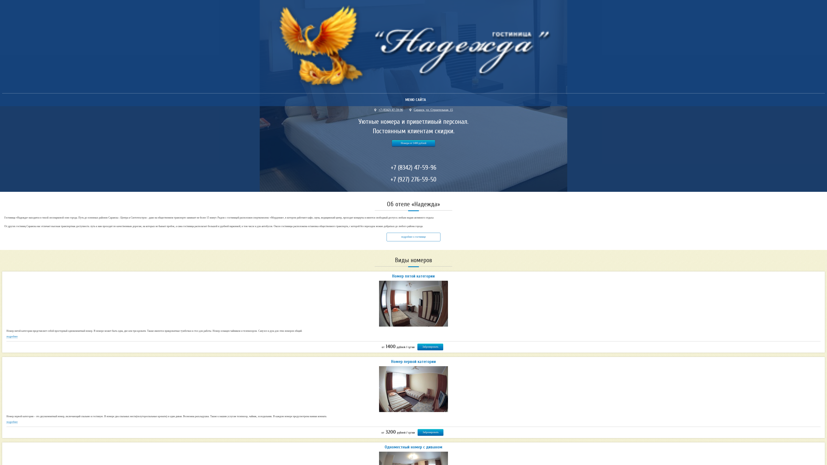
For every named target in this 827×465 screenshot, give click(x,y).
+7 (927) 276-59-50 (413, 179)
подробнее (12, 336)
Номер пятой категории (413, 276)
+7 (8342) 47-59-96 (413, 167)
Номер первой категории (413, 361)
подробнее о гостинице (413, 236)
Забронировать (430, 346)
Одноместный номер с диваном (413, 447)
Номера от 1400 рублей (413, 143)
